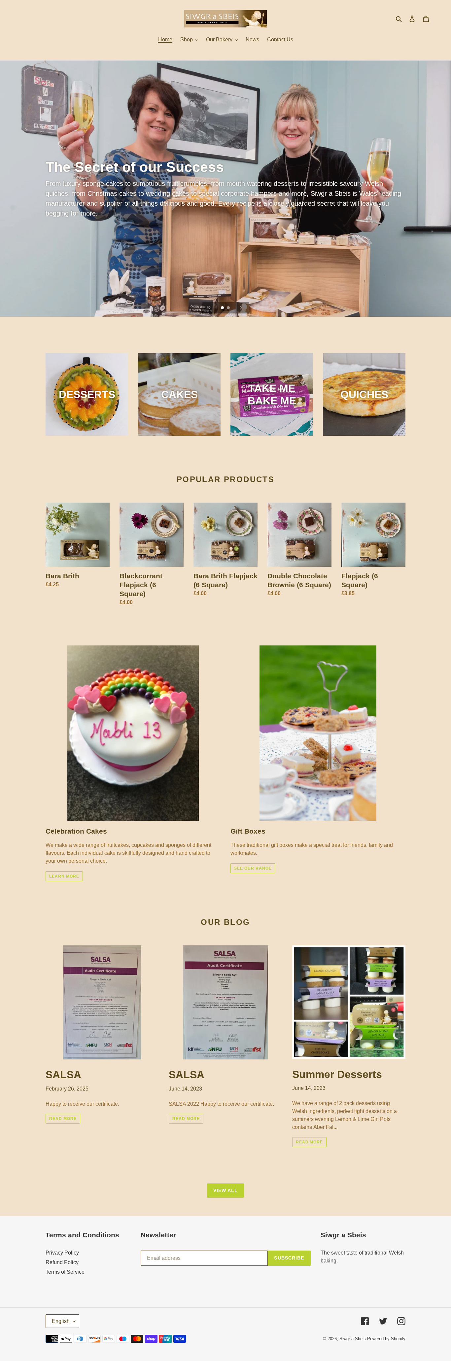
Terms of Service (65, 1272)
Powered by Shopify (386, 1338)
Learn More (64, 876)
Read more (63, 1118)
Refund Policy (62, 1262)
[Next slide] (241, 308)
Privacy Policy (62, 1253)
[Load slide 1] (223, 308)
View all (225, 1190)
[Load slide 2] (229, 308)
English (61, 1321)
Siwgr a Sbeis (352, 1338)
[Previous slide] (209, 308)
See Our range (252, 868)
